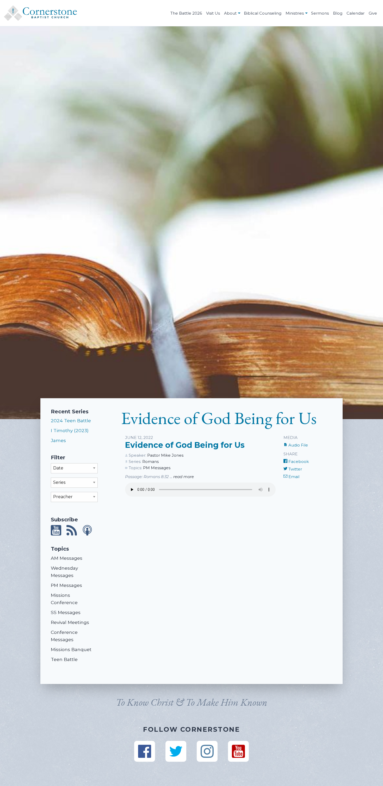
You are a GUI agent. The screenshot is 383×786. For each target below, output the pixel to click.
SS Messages (66, 612)
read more (183, 476)
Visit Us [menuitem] (213, 13)
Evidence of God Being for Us (185, 445)
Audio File (297, 445)
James (58, 440)
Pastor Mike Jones (165, 455)
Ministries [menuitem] (295, 13)
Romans (150, 461)
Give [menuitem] (373, 13)
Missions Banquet (71, 649)
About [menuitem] (230, 13)
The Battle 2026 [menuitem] (186, 13)
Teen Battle (64, 659)
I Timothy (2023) (70, 430)
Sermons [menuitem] (320, 13)
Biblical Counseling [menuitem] (262, 13)
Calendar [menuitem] (356, 13)
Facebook (298, 461)
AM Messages (66, 558)
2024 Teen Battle (71, 420)
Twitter (294, 469)
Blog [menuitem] (337, 13)
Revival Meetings (70, 622)
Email (293, 476)
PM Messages (66, 585)
